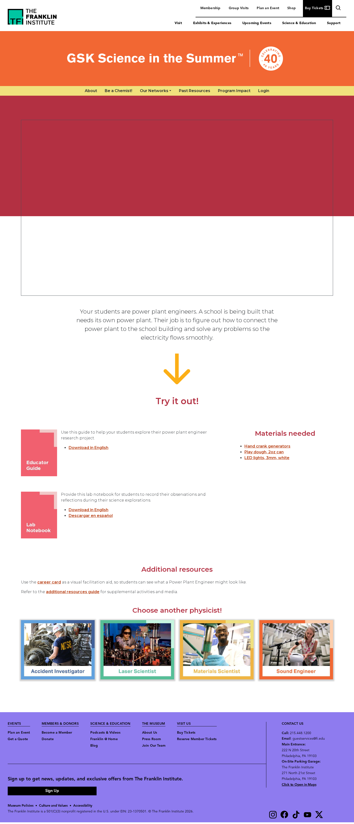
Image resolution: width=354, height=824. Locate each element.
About (91, 90)
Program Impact (234, 90)
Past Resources (194, 90)
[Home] (177, 59)
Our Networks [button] (154, 90)
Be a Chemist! (118, 90)
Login (263, 90)
